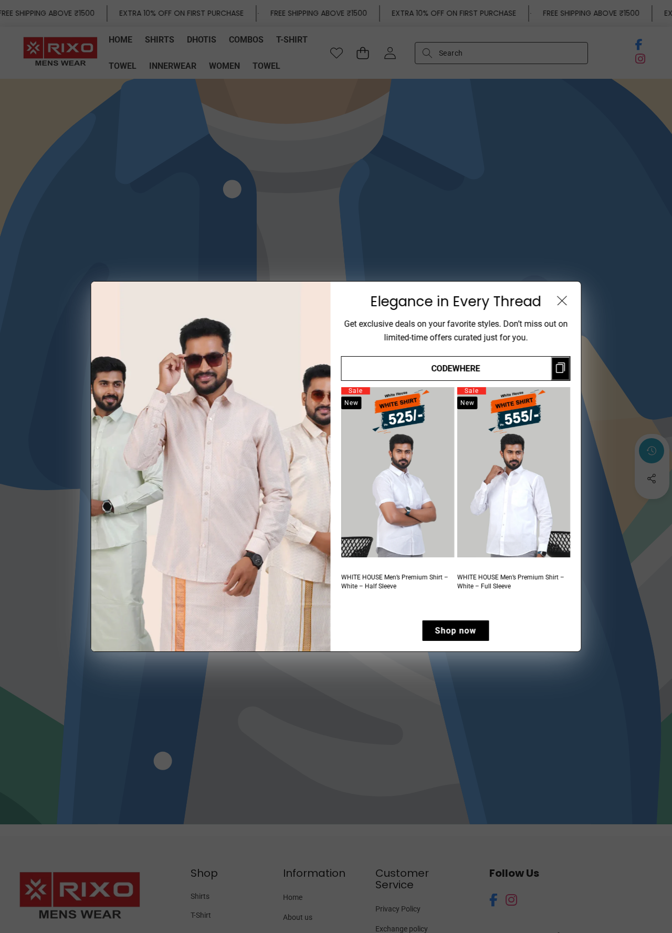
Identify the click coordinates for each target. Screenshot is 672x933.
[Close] (562, 300)
